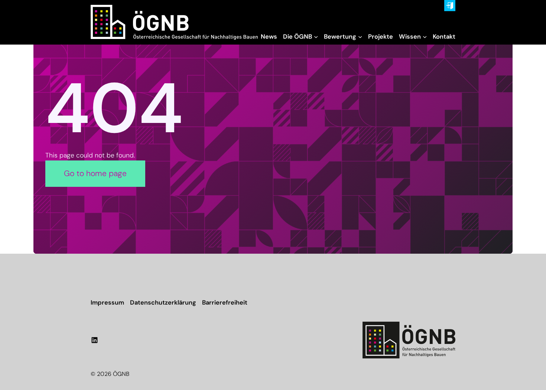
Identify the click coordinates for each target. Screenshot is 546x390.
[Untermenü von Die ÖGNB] (316, 37)
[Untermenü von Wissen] (425, 37)
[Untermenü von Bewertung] (360, 37)
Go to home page (95, 173)
